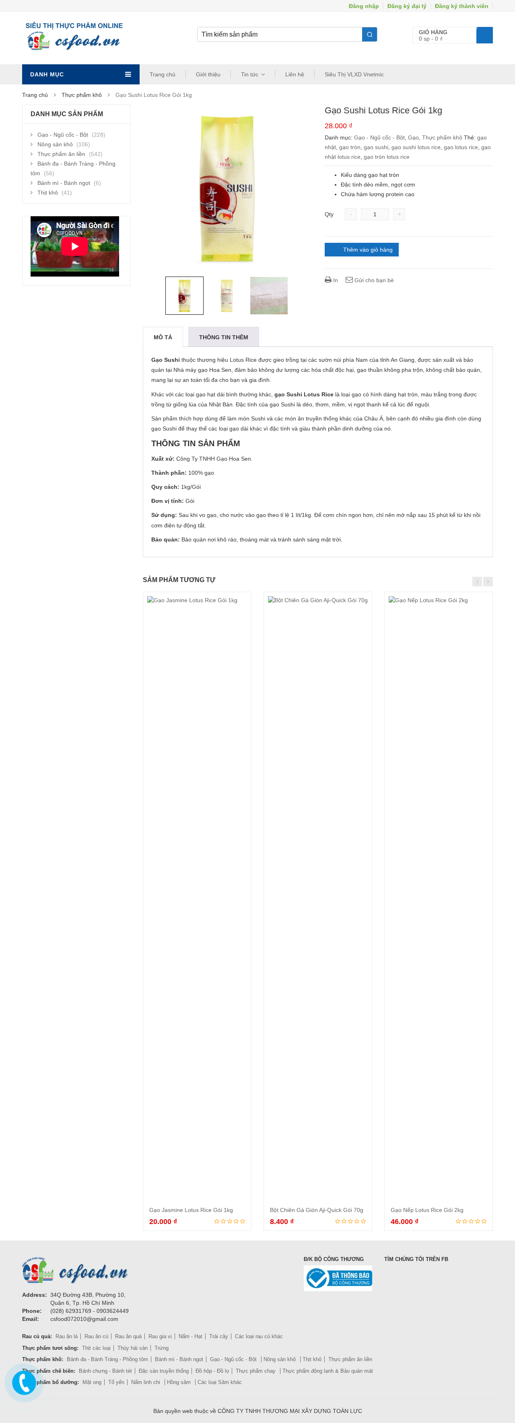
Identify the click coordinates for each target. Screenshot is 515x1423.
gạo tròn (349, 147)
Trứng (161, 1348)
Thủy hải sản (132, 1348)
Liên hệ (294, 74)
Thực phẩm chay (256, 1371)
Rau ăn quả (128, 1336)
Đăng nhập (364, 6)
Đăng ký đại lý (406, 6)
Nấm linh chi (146, 1382)
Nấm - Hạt (190, 1336)
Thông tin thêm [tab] (223, 337)
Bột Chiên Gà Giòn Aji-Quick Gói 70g (316, 1210)
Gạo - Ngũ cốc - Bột (379, 137)
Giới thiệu (208, 74)
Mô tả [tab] (163, 337)
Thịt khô (47, 192)
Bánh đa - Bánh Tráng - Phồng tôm (107, 1359)
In (335, 280)
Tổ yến (116, 1382)
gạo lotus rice (461, 147)
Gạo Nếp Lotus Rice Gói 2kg (427, 1210)
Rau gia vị (160, 1336)
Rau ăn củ (96, 1336)
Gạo (413, 137)
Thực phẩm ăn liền (61, 154)
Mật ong (91, 1382)
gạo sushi (376, 147)
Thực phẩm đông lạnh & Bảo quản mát (327, 1371)
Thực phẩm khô (82, 95)
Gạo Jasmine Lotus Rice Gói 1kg (191, 1210)
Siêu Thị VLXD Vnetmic (354, 74)
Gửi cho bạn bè (373, 280)
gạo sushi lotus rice (416, 147)
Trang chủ (162, 74)
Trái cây (218, 1336)
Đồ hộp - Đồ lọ (212, 1371)
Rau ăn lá (67, 1336)
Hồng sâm (179, 1382)
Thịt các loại (96, 1348)
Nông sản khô (55, 144)
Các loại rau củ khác (259, 1336)
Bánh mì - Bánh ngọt (63, 183)
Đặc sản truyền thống (164, 1371)
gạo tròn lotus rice (387, 157)
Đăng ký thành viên (461, 6)
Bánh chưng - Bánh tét (105, 1371)
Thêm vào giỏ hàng (368, 249)
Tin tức (249, 74)
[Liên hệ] (23, 1381)
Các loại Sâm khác (220, 1382)
